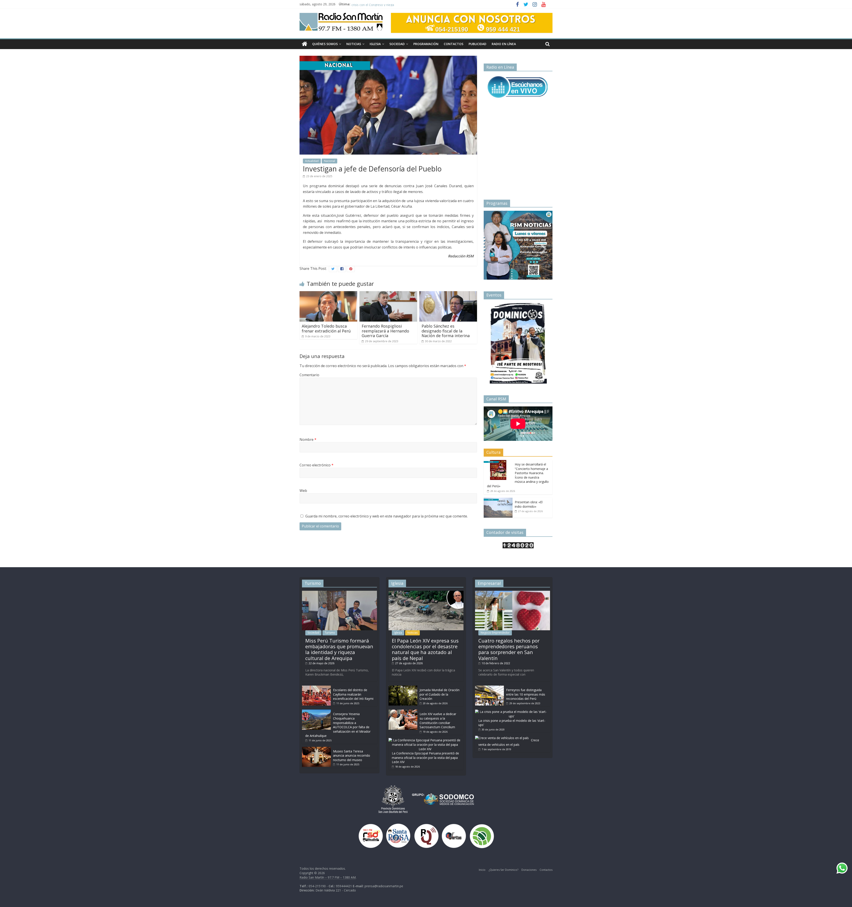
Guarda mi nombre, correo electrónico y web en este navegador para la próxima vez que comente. (386, 516)
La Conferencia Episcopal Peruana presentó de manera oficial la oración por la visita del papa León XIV (425, 757)
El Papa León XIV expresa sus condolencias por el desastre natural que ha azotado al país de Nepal (425, 649)
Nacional (329, 161)
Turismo (330, 633)
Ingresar (498, 366)
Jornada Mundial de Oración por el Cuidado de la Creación (440, 694)
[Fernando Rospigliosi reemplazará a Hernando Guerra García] (388, 293)
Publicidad (477, 44)
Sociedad (397, 44)
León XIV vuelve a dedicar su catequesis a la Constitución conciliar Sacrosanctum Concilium (438, 720)
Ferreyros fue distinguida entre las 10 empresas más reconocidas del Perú (525, 694)
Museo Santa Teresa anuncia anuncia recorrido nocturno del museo (351, 755)
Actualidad (312, 161)
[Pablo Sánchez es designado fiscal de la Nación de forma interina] (448, 293)
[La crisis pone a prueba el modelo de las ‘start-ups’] (511, 712)
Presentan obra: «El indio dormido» (528, 504)
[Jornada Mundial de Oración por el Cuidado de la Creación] (403, 688)
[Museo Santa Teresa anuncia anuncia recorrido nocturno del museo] (316, 749)
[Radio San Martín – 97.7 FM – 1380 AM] (305, 44)
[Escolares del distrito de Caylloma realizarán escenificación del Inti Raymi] (316, 688)
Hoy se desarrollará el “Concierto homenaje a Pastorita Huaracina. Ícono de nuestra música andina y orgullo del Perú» (518, 475)
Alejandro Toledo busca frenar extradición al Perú (326, 328)
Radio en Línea (504, 44)
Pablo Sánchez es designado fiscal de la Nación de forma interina (446, 330)
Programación (425, 44)
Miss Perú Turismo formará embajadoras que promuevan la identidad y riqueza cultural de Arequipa (339, 649)
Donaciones (528, 870)
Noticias (353, 44)
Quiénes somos (325, 44)
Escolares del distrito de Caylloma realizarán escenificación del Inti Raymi (353, 694)
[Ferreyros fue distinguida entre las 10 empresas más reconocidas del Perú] (489, 688)
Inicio (482, 870)
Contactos (453, 44)
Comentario (309, 374)
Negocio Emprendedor (495, 633)
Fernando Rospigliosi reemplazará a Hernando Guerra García (385, 330)
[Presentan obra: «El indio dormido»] (498, 500)
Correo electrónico (316, 465)
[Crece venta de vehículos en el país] (502, 738)
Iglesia (375, 44)
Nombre (308, 439)
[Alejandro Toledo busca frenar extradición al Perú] (328, 293)
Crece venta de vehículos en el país (508, 742)
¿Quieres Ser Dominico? (503, 870)
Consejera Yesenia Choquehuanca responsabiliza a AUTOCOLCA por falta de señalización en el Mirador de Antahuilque (338, 725)
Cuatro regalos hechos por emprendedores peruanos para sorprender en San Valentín (509, 649)
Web (303, 490)
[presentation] (492, 243)
